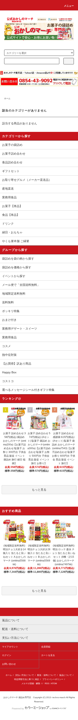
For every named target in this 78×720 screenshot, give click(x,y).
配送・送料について (46, 675)
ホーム (7, 98)
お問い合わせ (9, 664)
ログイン (6, 655)
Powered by (18, 708)
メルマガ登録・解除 (30, 683)
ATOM (54, 683)
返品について (65, 675)
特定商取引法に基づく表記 (26, 679)
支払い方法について (24, 675)
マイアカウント (10, 646)
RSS (47, 683)
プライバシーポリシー (52, 679)
